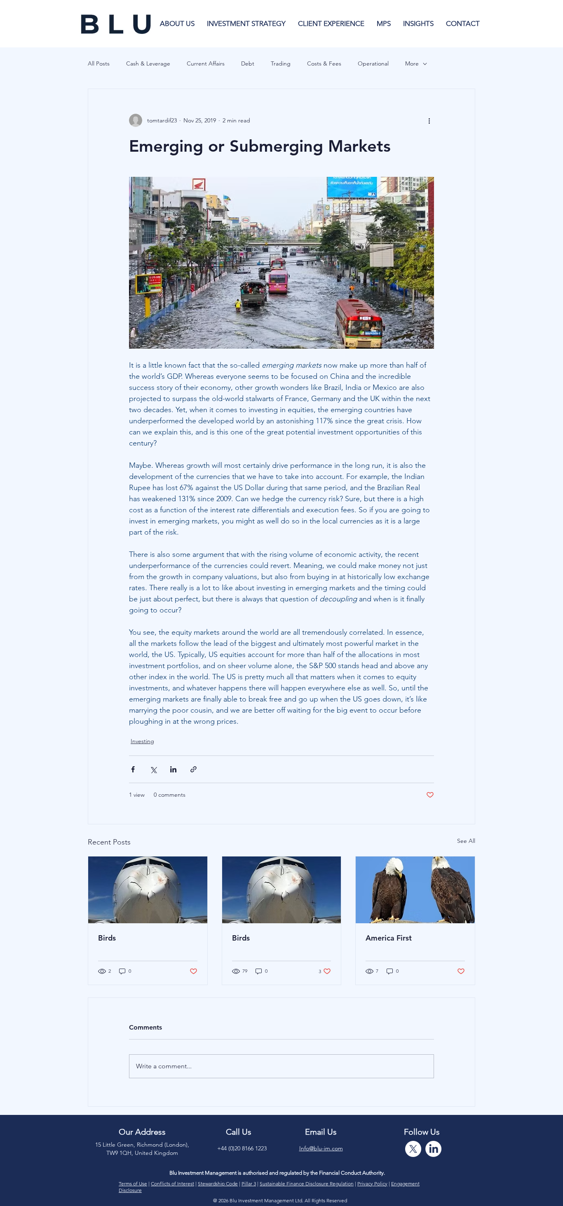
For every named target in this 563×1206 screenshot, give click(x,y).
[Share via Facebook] (133, 769)
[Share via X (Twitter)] (153, 769)
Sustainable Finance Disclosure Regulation (307, 1183)
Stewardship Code (218, 1183)
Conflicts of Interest (172, 1183)
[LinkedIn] (433, 1149)
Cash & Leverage (148, 63)
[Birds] (147, 889)
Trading (281, 63)
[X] (413, 1149)
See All (466, 841)
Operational (373, 63)
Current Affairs (206, 63)
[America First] (415, 889)
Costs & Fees (324, 63)
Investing (142, 741)
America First (389, 938)
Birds (107, 938)
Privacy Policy (372, 1183)
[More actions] (429, 120)
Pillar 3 (249, 1183)
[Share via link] (193, 769)
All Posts (99, 63)
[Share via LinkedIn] (173, 769)
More (412, 63)
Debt (247, 63)
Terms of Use (133, 1183)
